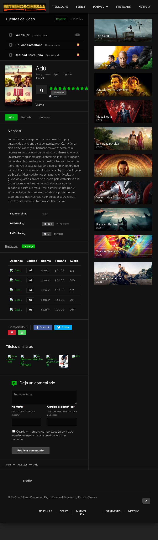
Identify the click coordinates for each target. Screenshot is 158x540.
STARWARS (123, 6)
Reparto (26, 117)
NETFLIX (144, 6)
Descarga (28, 246)
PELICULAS (60, 6)
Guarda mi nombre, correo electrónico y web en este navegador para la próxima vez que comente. (42, 435)
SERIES (80, 6)
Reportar (61, 19)
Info (11, 117)
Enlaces (45, 117)
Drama (40, 105)
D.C (82, 513)
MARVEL (98, 6)
